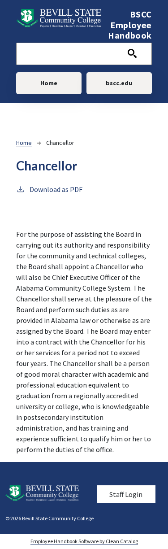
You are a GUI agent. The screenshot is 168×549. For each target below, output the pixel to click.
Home (48, 83)
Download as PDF (56, 189)
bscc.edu (119, 83)
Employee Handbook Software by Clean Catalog (84, 541)
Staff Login (125, 494)
